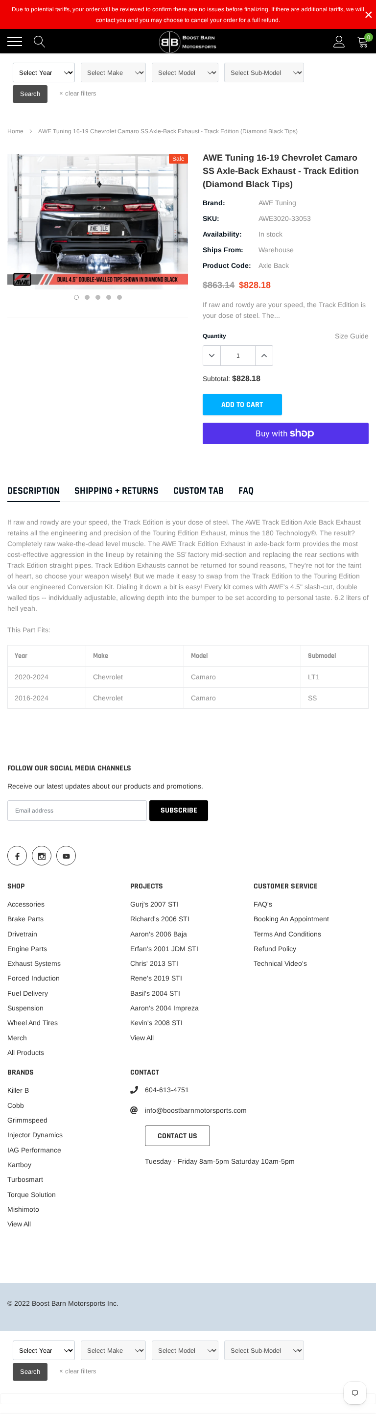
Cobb (15, 1105)
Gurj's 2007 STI (154, 904)
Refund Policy (275, 949)
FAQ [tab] (246, 491)
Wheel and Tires (32, 1023)
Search (30, 93)
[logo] (188, 41)
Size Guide (352, 336)
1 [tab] (76, 297)
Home (15, 131)
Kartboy (19, 1165)
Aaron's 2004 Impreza (164, 1008)
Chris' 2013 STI (154, 963)
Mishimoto (23, 1209)
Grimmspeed (27, 1120)
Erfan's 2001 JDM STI (164, 949)
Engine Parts (27, 949)
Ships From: (223, 250)
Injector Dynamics (35, 1135)
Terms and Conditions (287, 934)
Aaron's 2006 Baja (158, 934)
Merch (17, 1038)
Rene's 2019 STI (156, 978)
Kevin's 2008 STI (156, 1023)
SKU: (211, 218)
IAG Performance (34, 1150)
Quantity (214, 336)
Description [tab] (33, 491)
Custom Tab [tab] (198, 491)
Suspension (25, 1008)
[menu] (14, 41)
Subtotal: (216, 379)
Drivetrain (22, 934)
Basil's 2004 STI (155, 993)
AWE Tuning (277, 203)
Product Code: (227, 265)
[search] (40, 41)
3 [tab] (97, 297)
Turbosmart (25, 1179)
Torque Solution (31, 1194)
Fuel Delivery (27, 993)
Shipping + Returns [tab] (116, 491)
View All (142, 1038)
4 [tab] (108, 297)
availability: (222, 234)
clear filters (77, 93)
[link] (17, 855)
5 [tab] (119, 297)
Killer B (18, 1090)
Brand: (214, 203)
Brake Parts (25, 919)
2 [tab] (87, 297)
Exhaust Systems (34, 963)
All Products (25, 1052)
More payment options (286, 457)
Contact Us (177, 1136)
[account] (339, 42)
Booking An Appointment (291, 919)
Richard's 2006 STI (159, 919)
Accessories (26, 904)
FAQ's (263, 904)
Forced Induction (33, 978)
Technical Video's (280, 963)
